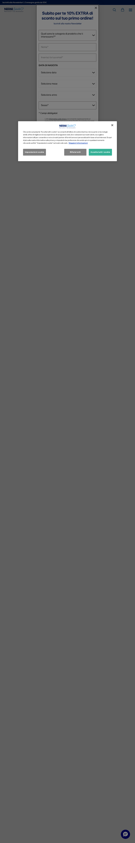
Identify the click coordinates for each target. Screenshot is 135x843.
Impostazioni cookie (34, 152)
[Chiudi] (112, 125)
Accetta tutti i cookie (100, 152)
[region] (67, 141)
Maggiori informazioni (78, 143)
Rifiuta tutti (75, 152)
